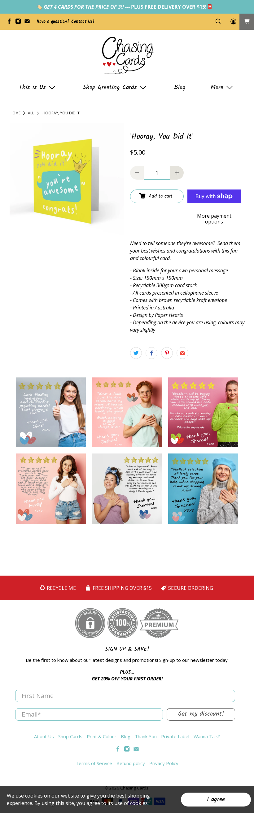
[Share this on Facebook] (151, 353)
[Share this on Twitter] (136, 353)
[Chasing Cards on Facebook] (10, 22)
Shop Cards (70, 736)
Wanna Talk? (207, 736)
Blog (180, 87)
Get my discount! (201, 714)
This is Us (32, 87)
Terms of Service (94, 763)
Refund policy (130, 763)
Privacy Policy (163, 763)
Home (15, 113)
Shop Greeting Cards (110, 87)
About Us (44, 736)
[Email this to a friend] (182, 353)
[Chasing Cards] (127, 55)
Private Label (175, 736)
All (31, 113)
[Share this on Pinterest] (167, 353)
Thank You (146, 736)
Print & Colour (101, 736)
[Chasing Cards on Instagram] (19, 22)
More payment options (214, 218)
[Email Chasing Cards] (28, 22)
